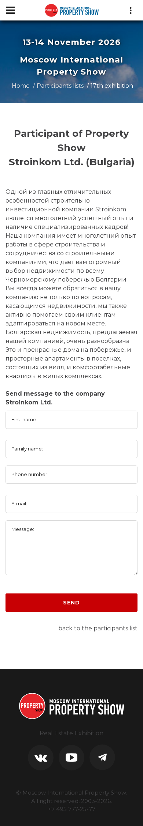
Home (21, 85)
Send (71, 602)
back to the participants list (98, 628)
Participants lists (60, 85)
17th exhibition (112, 85)
